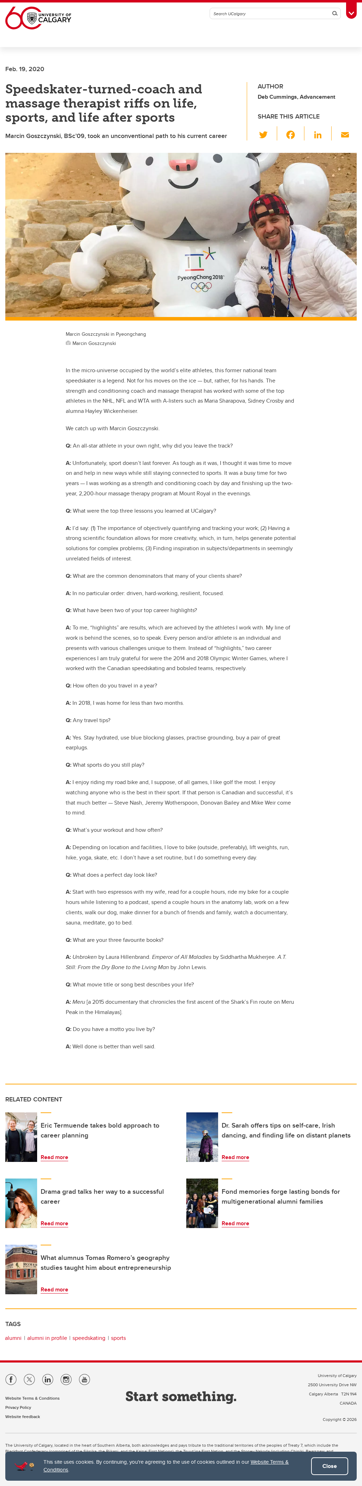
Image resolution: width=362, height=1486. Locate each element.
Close (329, 1466)
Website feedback (22, 1416)
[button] (267, 133)
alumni (13, 1338)
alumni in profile (47, 1338)
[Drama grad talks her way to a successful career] (21, 1203)
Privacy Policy (18, 1407)
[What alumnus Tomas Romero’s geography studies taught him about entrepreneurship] (21, 1269)
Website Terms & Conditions (32, 1398)
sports (118, 1338)
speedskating (88, 1338)
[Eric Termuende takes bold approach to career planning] (21, 1137)
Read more (54, 1157)
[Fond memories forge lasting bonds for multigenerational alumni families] (202, 1203)
